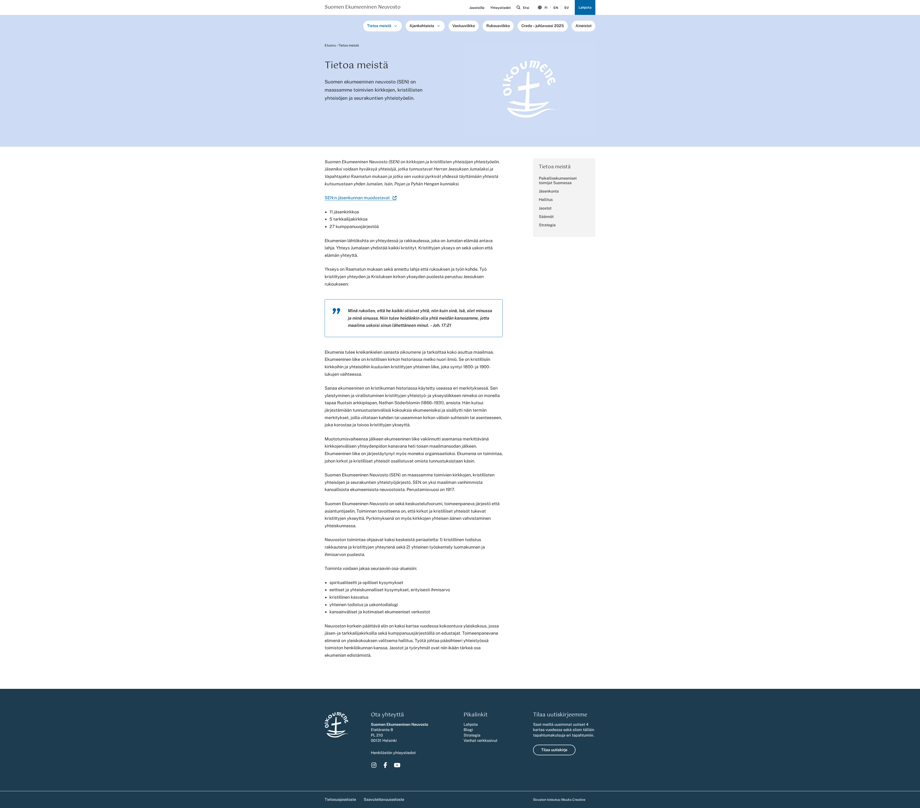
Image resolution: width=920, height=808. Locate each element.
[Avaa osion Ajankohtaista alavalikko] (438, 25)
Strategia (547, 225)
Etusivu (330, 45)
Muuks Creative (573, 800)
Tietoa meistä (379, 25)
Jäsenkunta (549, 191)
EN (555, 7)
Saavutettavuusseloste (384, 799)
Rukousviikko (498, 25)
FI (546, 7)
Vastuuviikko (463, 25)
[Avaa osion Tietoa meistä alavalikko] (395, 25)
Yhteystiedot (500, 7)
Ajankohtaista (421, 25)
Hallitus (546, 199)
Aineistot (583, 25)
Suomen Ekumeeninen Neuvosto (363, 7)
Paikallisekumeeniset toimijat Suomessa (558, 180)
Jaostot (545, 208)
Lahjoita (585, 7)
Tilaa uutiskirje (554, 750)
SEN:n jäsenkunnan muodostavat (361, 197)
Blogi (468, 729)
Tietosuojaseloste (340, 799)
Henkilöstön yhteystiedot (393, 752)
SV (566, 7)
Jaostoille (476, 7)
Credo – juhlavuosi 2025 (542, 25)
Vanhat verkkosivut (480, 740)
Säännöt (546, 216)
